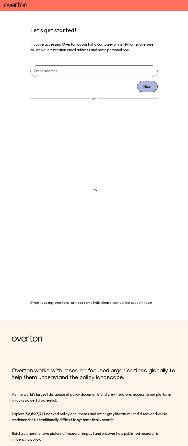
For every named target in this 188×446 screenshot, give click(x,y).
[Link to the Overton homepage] (94, 339)
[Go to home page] (15, 5)
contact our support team (132, 302)
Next (147, 86)
